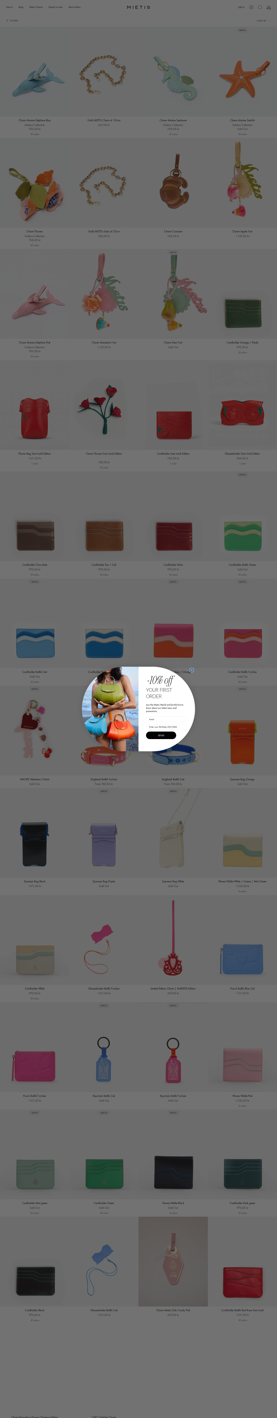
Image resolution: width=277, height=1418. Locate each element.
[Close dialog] (192, 670)
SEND (161, 735)
